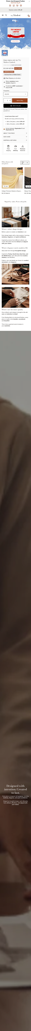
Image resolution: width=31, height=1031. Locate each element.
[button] (5, 53)
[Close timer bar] (29, 1)
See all (25, 162)
